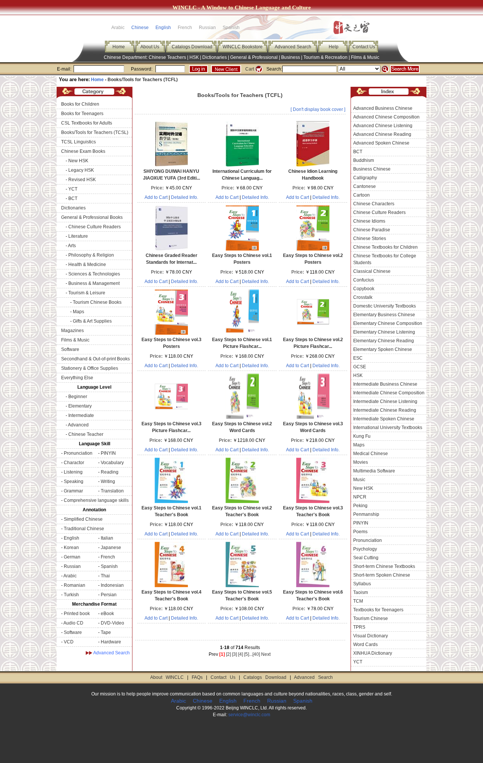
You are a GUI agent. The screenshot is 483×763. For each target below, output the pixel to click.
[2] (228, 654)
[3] (234, 654)
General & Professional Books (92, 217)
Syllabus (362, 583)
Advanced (78, 425)
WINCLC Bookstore (243, 46)
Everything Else (77, 377)
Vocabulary (112, 462)
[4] (240, 654)
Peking (360, 505)
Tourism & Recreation (325, 57)
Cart (249, 69)
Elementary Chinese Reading (383, 340)
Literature (78, 236)
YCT (72, 189)
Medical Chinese (370, 453)
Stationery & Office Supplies (89, 368)
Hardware (111, 642)
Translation (112, 491)
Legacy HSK (81, 170)
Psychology (365, 549)
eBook (107, 613)
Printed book (77, 613)
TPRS (359, 627)
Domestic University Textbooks (384, 306)
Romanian (74, 585)
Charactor (74, 462)
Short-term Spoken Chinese (381, 575)
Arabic (70, 575)
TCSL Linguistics (78, 142)
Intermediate (81, 415)
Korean (71, 547)
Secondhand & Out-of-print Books (95, 359)
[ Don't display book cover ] (318, 109)
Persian (109, 594)
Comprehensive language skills (96, 500)
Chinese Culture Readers (94, 226)
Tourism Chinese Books (97, 302)
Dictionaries (214, 57)
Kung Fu (362, 436)
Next (266, 654)
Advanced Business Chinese (382, 108)
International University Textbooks (387, 427)
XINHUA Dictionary (372, 653)
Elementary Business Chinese (384, 314)
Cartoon (361, 195)
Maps (78, 311)
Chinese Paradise (371, 229)
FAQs (197, 677)
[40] (256, 654)
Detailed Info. (184, 197)
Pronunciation (78, 453)
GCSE (359, 366)
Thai (105, 575)
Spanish (109, 566)
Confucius (363, 280)
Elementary (80, 406)
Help (333, 46)
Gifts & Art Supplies (92, 321)
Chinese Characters (373, 203)
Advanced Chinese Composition (386, 117)
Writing (108, 481)
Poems (360, 531)
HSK (194, 57)
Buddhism (363, 160)
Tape (106, 632)
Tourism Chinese (370, 618)
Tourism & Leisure (86, 292)
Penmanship (366, 514)
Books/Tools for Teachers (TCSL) (94, 132)
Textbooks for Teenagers (378, 609)
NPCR (359, 497)
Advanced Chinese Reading (382, 134)
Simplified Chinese (83, 519)
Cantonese (364, 186)
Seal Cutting (365, 557)
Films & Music (365, 57)
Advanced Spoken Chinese (381, 143)
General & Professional (254, 57)
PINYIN (108, 453)
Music (359, 479)
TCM (358, 601)
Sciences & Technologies (94, 274)
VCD (69, 642)
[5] (246, 654)
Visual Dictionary (370, 635)
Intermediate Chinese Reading (384, 410)
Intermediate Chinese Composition (389, 392)
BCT (72, 198)
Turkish (71, 594)
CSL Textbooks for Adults (86, 123)
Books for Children (80, 104)
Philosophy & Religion (91, 255)
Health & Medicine (87, 264)
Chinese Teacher (85, 434)
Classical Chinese (372, 271)
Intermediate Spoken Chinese (383, 418)
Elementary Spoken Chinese (382, 349)
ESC (358, 358)
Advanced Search (293, 46)
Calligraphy (365, 177)
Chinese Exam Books (83, 151)
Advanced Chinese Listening (382, 125)
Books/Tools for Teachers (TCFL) (143, 79)
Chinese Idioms (369, 221)
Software (70, 349)
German (72, 557)
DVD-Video (112, 623)
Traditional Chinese (84, 528)
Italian (107, 538)
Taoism (360, 592)
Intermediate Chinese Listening (385, 401)
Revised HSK (82, 179)
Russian (72, 566)
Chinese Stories (369, 238)
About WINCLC (167, 677)
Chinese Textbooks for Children (385, 247)
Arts (72, 245)
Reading (109, 472)
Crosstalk (362, 297)
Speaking (73, 481)
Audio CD (73, 623)
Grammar (73, 491)
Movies (360, 462)
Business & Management (94, 283)
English (163, 27)
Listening (73, 472)
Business (290, 57)
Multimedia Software (374, 471)
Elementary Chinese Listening (384, 332)
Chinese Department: (126, 57)
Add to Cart (156, 197)
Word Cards (365, 644)
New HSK (78, 160)
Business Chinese (372, 169)
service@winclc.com (249, 714)
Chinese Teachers (167, 57)
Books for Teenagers (82, 113)
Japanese (111, 547)
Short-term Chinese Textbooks (384, 566)
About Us (149, 46)
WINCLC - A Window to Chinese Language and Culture (241, 8)
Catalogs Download (192, 46)
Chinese (140, 27)
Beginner (77, 396)
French (108, 557)
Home (118, 46)
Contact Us (363, 46)
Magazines (72, 330)
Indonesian (112, 585)
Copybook (363, 288)
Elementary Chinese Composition (387, 323)
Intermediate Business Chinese (385, 384)
